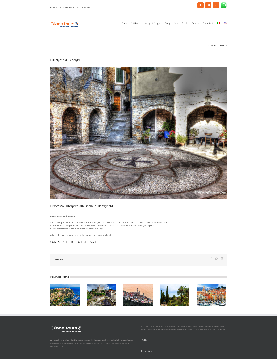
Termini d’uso (146, 351)
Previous (213, 45)
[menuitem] (125, 23)
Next (222, 45)
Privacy (144, 339)
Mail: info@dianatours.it (86, 7)
